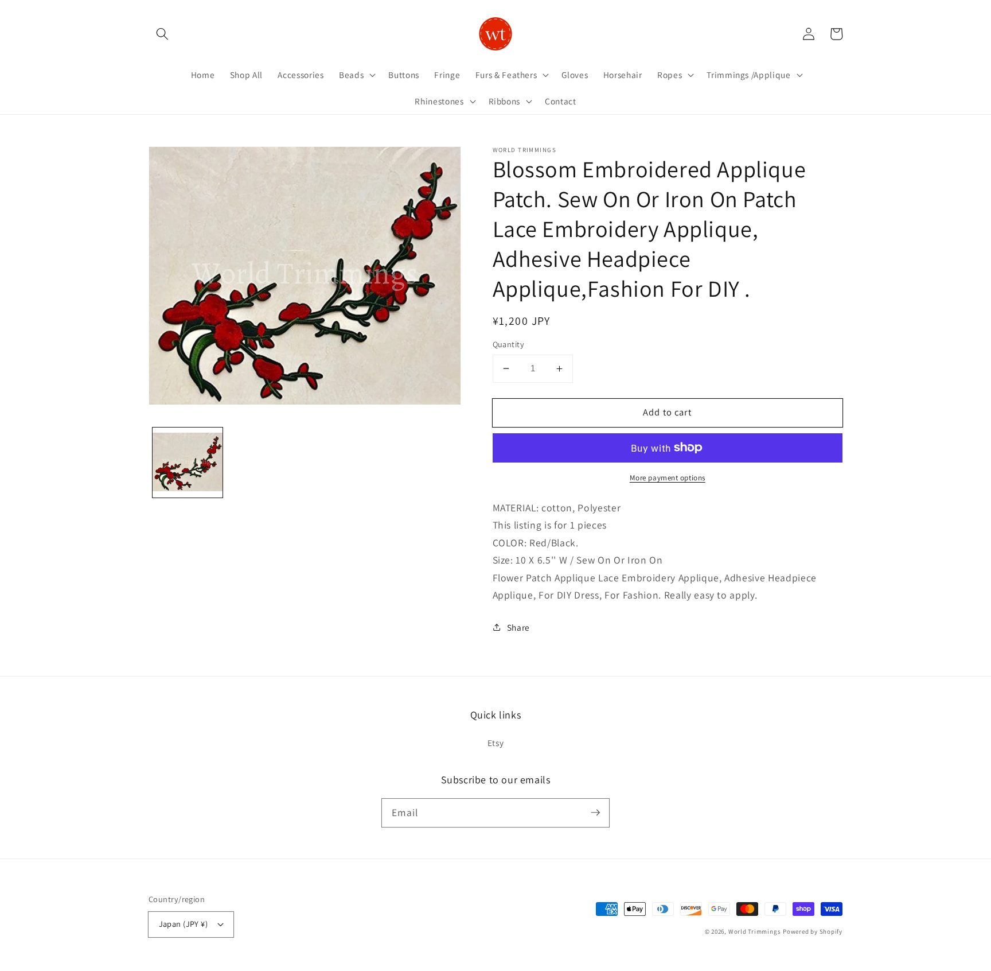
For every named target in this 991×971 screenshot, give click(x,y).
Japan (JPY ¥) (183, 923)
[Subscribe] (595, 812)
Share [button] (518, 627)
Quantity (509, 344)
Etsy (495, 742)
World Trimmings (754, 931)
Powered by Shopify (812, 931)
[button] (162, 34)
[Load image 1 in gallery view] (188, 463)
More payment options (667, 478)
